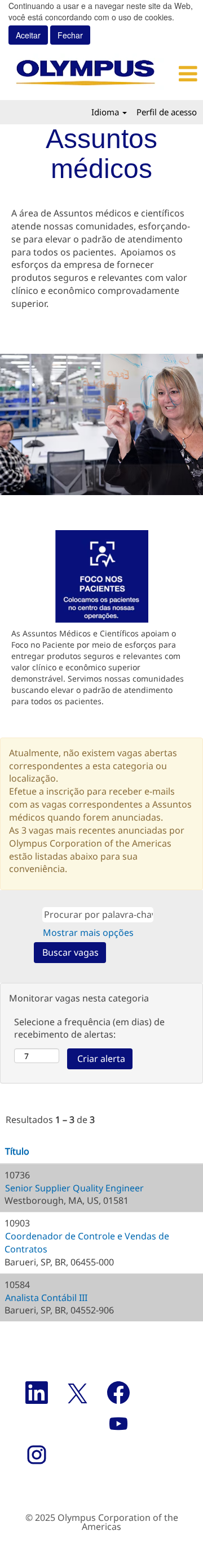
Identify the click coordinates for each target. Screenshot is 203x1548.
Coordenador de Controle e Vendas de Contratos (87, 1242)
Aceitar (28, 35)
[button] (187, 74)
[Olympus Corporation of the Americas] (86, 73)
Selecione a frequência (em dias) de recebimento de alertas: (89, 1028)
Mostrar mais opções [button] (88, 932)
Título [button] (17, 1151)
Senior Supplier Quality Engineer (74, 1188)
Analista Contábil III (46, 1297)
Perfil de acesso (166, 112)
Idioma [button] (106, 112)
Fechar (70, 35)
